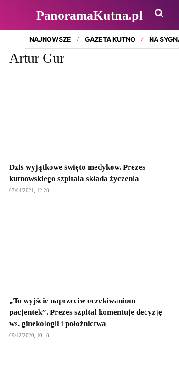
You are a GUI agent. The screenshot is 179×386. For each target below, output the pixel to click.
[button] (159, 13)
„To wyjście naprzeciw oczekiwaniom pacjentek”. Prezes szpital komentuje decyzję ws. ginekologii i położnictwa (85, 312)
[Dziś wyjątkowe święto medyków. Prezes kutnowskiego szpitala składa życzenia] (89, 115)
